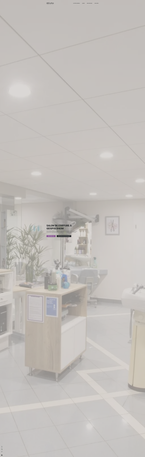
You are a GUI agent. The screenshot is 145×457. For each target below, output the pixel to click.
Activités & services (76, 3)
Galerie (83, 3)
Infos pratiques (89, 3)
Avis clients (96, 3)
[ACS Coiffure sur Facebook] (1, 455)
